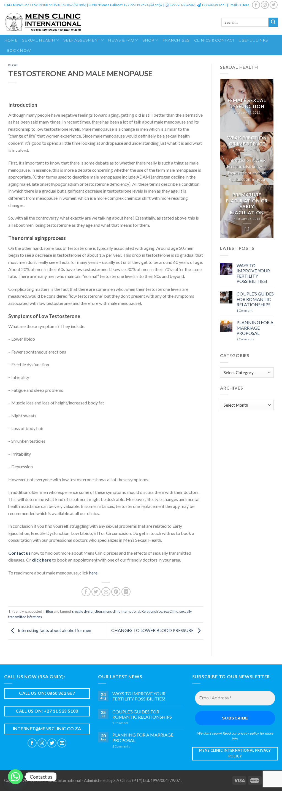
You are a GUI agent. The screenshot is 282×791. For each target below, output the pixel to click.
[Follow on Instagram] (265, 5)
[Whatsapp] (15, 776)
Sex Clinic (171, 611)
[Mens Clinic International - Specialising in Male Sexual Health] (59, 22)
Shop (148, 40)
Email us (239, 5)
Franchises (176, 40)
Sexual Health (38, 40)
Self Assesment (81, 40)
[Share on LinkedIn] (126, 591)
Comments (245, 339)
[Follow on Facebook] (256, 5)
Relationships (152, 611)
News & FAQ (121, 40)
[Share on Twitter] (96, 591)
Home (11, 40)
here (93, 572)
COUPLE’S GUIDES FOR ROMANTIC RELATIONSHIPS (255, 299)
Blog (13, 65)
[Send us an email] (61, 743)
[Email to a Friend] (105, 591)
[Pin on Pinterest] (115, 591)
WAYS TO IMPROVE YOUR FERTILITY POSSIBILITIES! (253, 273)
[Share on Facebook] (86, 591)
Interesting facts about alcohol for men (54, 630)
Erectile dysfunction (87, 611)
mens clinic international (121, 611)
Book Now (18, 50)
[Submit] (273, 22)
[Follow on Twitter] (274, 5)
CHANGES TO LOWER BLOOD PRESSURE (152, 630)
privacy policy (248, 733)
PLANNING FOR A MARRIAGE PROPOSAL (255, 327)
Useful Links (253, 40)
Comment (245, 310)
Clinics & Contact (214, 40)
